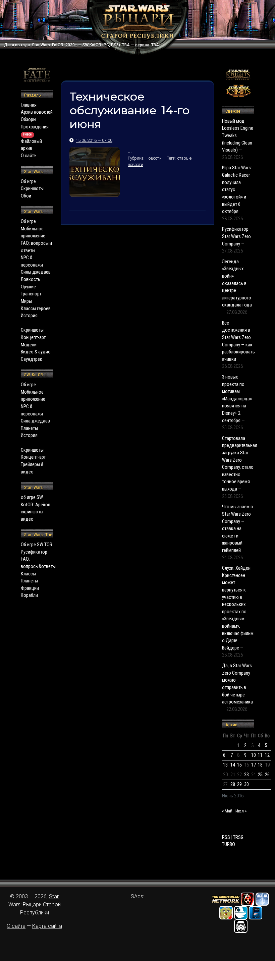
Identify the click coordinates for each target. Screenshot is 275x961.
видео (27, 519)
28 (232, 784)
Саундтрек (31, 359)
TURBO (228, 844)
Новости (154, 158)
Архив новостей (37, 112)
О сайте (28, 156)
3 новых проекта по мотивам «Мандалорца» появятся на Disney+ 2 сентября (237, 398)
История (29, 316)
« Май (227, 810)
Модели (29, 345)
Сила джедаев (35, 421)
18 (260, 765)
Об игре (28, 181)
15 (239, 765)
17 (253, 765)
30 (246, 784)
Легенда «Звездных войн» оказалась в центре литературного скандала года (237, 283)
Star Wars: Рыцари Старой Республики (34, 904)
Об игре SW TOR (36, 545)
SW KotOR (91, 45)
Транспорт (31, 294)
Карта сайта (47, 926)
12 (267, 755)
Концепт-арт (33, 337)
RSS (226, 837)
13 (225, 765)
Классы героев (36, 309)
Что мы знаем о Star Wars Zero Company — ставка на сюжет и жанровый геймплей (237, 528)
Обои (26, 196)
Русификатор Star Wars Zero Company (236, 236)
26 (267, 775)
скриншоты (32, 512)
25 (260, 775)
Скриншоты (32, 188)
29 (239, 784)
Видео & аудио (36, 352)
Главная (29, 105)
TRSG (238, 837)
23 (246, 775)
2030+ (71, 45)
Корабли (29, 595)
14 (232, 765)
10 (253, 755)
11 (260, 755)
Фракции (30, 588)
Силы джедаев (36, 272)
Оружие (28, 287)
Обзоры (28, 119)
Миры (26, 301)
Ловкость (30, 279)
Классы (28, 574)
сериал (142, 45)
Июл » (240, 810)
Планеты (29, 428)
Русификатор (34, 552)
